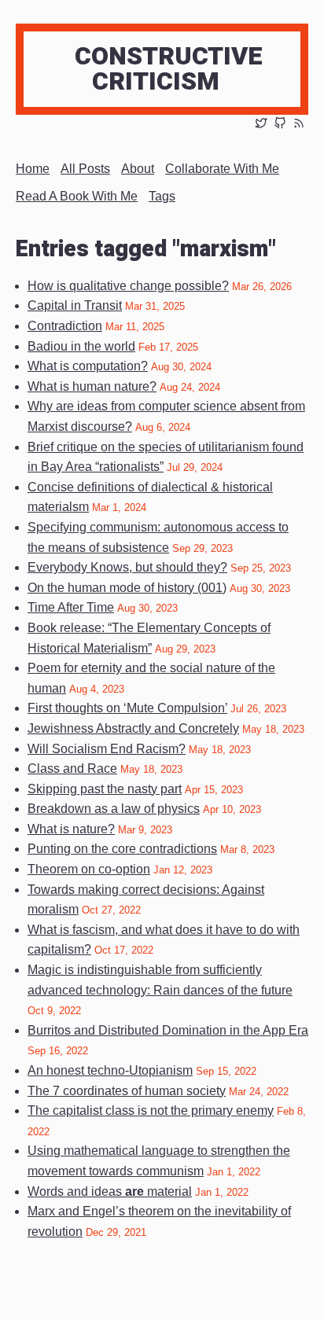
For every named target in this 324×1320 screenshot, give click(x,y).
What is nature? (71, 829)
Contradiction (65, 326)
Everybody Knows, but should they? (127, 567)
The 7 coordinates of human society (127, 1091)
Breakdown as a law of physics (114, 808)
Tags (162, 196)
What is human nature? (92, 386)
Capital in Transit (75, 305)
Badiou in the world (81, 346)
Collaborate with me (222, 168)
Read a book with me (77, 196)
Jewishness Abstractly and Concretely (133, 728)
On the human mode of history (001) (127, 587)
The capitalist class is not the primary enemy (151, 1110)
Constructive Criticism (169, 69)
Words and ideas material (110, 1191)
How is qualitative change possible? (128, 285)
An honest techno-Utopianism (110, 1070)
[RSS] (298, 124)
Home (33, 168)
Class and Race (72, 768)
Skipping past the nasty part (105, 789)
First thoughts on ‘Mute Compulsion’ (127, 708)
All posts (85, 168)
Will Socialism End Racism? (107, 749)
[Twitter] (261, 124)
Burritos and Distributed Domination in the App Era (168, 1030)
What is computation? (88, 366)
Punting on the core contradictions (122, 848)
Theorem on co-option (89, 869)
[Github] (280, 124)
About (137, 168)
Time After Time (71, 607)
